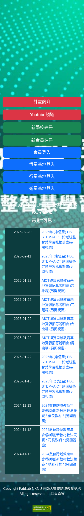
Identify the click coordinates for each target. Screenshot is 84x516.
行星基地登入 (42, 176)
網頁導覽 (57, 494)
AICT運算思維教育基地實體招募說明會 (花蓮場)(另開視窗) (58, 305)
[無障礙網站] (42, 508)
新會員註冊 (42, 140)
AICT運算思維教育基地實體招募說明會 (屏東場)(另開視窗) (58, 343)
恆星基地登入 (42, 164)
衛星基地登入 (42, 188)
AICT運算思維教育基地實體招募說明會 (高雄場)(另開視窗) (58, 286)
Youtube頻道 (42, 114)
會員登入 (42, 152)
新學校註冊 (42, 127)
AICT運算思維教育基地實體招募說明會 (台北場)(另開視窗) (58, 324)
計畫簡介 (42, 101)
